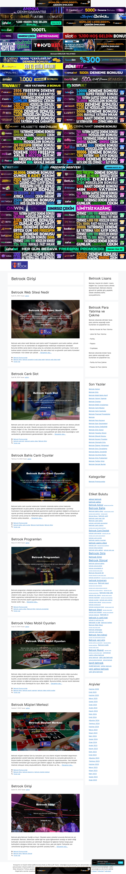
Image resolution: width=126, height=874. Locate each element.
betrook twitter (106, 623)
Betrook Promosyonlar (20, 357)
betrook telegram (94, 615)
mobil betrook (94, 666)
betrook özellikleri (93, 645)
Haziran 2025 (94, 695)
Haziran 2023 (94, 764)
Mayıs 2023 (93, 767)
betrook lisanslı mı (28, 772)
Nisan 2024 (93, 733)
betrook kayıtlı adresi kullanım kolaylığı (98, 588)
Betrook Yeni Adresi (98, 635)
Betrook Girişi (17, 359)
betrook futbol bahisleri (96, 548)
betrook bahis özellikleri (94, 514)
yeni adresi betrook (99, 669)
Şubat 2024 (93, 739)
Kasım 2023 (93, 749)
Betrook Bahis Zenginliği (98, 452)
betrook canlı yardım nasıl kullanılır (97, 535)
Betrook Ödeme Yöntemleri (99, 445)
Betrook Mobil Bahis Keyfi (98, 395)
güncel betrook (107, 660)
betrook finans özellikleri (103, 545)
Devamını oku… (46, 353)
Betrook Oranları (95, 402)
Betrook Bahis (97, 508)
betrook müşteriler (94, 597)
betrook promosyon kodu (96, 607)
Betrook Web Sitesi (96, 625)
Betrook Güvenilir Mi (96, 573)
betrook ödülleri (107, 642)
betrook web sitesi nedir (52, 359)
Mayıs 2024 (93, 730)
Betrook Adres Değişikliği (98, 427)
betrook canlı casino (96, 525)
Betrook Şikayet (96, 650)
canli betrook (107, 652)
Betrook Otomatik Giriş (97, 442)
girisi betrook (93, 657)
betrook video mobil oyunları (46, 690)
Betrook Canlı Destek (37, 525)
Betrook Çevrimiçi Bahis (97, 455)
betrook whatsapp (95, 630)
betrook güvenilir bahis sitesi (95, 570)
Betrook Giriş (93, 392)
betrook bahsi (104, 514)
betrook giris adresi (96, 550)
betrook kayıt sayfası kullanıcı (96, 590)
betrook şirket (108, 650)
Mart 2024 (93, 736)
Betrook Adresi (94, 389)
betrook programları (42, 609)
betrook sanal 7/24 (109, 607)
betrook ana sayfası (108, 505)
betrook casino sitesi (31, 441)
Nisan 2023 (93, 771)
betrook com (92, 545)
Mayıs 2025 (93, 698)
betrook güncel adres (96, 563)
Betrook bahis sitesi (96, 511)
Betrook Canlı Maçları (97, 408)
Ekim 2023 (93, 752)
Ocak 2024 (93, 742)
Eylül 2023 (93, 755)
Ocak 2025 (93, 705)
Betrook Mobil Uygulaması (98, 405)
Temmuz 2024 (94, 724)
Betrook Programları (26, 539)
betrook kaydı (93, 583)
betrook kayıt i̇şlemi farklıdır (95, 585)
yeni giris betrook (96, 672)
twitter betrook (106, 666)
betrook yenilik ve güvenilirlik (96, 642)
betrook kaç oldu (108, 590)
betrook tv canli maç (98, 617)
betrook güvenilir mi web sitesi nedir (34, 359)
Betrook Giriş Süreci (96, 430)
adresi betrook (95, 499)
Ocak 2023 (93, 780)
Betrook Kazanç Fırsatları (98, 439)
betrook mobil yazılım (107, 595)
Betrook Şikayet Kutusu (97, 436)
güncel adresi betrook (95, 660)
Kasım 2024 (93, 711)
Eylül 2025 (92, 692)
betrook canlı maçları (95, 533)
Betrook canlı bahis (96, 521)
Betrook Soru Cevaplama (98, 449)
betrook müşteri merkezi (42, 772)
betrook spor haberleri (108, 612)
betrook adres (95, 502)
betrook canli (103, 516)
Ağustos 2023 (94, 758)
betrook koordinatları (94, 593)
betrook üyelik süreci (94, 647)
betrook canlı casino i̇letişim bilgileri (97, 528)
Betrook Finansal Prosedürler (99, 414)
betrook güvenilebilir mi (96, 568)
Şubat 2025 (93, 702)
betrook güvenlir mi (94, 577)
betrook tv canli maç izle (96, 620)
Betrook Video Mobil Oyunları (33, 623)
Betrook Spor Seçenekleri (98, 424)
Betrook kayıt (103, 583)
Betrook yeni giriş (97, 640)
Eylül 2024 (93, 717)
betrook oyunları (94, 600)
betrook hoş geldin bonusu (107, 577)
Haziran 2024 (94, 727)
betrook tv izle (94, 622)
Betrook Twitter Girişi (96, 461)
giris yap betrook (106, 657)
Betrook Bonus (93, 516)
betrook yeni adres (95, 632)
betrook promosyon (95, 604)
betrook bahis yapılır (109, 511)
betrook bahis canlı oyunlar (21, 525)
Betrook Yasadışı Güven (97, 433)
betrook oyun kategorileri (106, 597)
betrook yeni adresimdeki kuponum (97, 637)
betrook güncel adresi (95, 566)
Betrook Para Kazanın (97, 420)
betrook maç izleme (95, 595)
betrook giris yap (109, 550)
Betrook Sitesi (95, 609)
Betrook (92, 417)
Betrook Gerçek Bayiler (97, 464)
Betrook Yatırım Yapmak (97, 398)
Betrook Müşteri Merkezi (29, 705)
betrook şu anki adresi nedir (95, 652)
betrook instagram (98, 580)
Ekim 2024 (93, 714)
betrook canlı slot (18, 441)
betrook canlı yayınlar (95, 538)
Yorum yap (16, 361)
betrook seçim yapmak (30, 690)
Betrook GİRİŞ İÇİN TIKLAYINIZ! (63, 54)
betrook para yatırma (106, 600)
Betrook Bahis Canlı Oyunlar (32, 455)
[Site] (31, 92)
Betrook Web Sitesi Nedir (30, 292)
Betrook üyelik (103, 645)
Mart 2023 (93, 774)
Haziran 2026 (94, 689)
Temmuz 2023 (94, 761)
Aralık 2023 (93, 745)
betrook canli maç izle (97, 518)
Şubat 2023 (93, 777)
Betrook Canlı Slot (24, 374)
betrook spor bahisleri (95, 612)
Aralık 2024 (93, 708)
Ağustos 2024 (94, 720)
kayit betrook (96, 662)
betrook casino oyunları (97, 540)
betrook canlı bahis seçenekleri (98, 523)
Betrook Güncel (27, 853)
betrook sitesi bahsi (107, 610)
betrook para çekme (95, 602)
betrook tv (104, 615)
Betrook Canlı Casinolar (97, 411)
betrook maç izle (106, 593)
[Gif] (63, 126)
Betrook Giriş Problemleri (98, 458)
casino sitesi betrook (96, 655)
